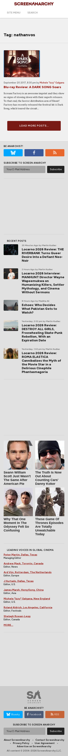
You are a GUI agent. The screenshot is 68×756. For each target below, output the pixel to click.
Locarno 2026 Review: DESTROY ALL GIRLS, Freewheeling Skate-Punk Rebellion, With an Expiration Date (42, 332)
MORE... (8, 625)
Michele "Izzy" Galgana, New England (27, 598)
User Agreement (45, 743)
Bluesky (15, 714)
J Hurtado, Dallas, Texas (19, 581)
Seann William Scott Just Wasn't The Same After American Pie (17, 478)
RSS (56, 714)
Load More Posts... (34, 125)
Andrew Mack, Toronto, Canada (23, 563)
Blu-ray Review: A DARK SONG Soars (32, 87)
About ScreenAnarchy (17, 740)
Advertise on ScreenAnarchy (34, 746)
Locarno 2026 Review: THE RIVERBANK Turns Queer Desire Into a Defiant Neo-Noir (43, 255)
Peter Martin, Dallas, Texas (20, 554)
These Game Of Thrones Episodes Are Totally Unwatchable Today (49, 526)
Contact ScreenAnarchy (49, 740)
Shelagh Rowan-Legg (17, 616)
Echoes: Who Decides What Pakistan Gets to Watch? (39, 308)
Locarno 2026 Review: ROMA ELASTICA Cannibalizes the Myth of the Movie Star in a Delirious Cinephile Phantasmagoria (41, 362)
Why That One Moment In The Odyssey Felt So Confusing (16, 524)
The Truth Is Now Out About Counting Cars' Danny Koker (48, 478)
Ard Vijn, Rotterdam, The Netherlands (27, 572)
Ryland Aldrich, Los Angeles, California (28, 607)
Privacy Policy (21, 743)
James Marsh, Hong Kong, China (24, 589)
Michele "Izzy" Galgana (52, 82)
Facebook (35, 714)
